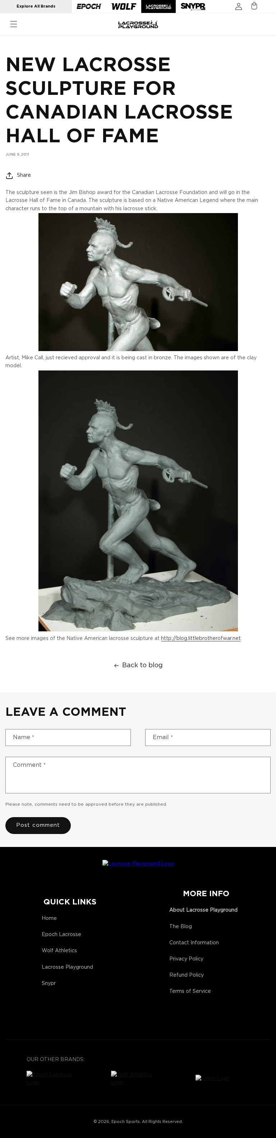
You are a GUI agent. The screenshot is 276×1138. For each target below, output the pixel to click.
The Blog (180, 926)
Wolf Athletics (59, 950)
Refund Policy (186, 975)
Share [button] (24, 175)
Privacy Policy (186, 959)
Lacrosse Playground (67, 967)
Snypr (49, 983)
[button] (13, 24)
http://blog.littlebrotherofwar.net (201, 638)
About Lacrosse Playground (203, 910)
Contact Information (194, 942)
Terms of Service (190, 991)
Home (49, 918)
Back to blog (142, 665)
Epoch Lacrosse (61, 934)
